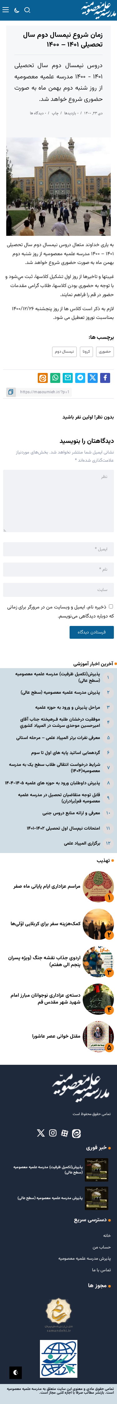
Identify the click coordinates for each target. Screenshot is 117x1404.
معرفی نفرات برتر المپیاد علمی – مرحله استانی (58, 738)
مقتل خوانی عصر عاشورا (56, 1036)
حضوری (105, 352)
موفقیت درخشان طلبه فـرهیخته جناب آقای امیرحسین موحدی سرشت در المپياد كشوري (60, 722)
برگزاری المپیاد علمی (82, 843)
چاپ (55, 113)
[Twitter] (41, 1133)
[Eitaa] (76, 1133)
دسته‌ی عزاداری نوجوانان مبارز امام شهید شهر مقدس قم (45, 999)
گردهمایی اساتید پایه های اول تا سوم (65, 753)
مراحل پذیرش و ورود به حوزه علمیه (67, 707)
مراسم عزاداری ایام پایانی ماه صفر (46, 887)
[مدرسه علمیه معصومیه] (98, 10)
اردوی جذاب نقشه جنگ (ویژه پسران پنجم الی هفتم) (44, 961)
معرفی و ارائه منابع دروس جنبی (71, 813)
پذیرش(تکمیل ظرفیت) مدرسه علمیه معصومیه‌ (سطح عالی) (57, 677)
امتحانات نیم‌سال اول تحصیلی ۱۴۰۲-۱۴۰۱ (63, 828)
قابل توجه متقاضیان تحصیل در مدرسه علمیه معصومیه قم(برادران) (59, 798)
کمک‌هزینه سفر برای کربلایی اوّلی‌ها (45, 924)
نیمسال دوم (64, 352)
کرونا (86, 352)
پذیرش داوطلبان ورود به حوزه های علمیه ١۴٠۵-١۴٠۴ (52, 783)
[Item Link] (98, 886)
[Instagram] (52, 1133)
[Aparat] (64, 1133)
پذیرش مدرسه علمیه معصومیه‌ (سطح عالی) (60, 692)
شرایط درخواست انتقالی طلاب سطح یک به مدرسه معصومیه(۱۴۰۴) (54, 768)
